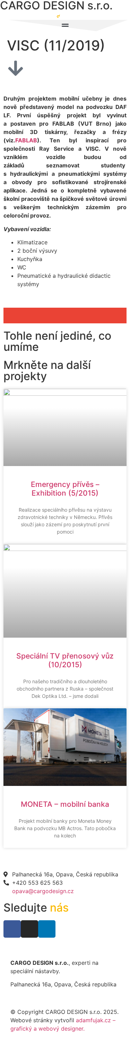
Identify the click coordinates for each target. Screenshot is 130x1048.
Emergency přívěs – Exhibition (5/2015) (65, 488)
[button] (23, 315)
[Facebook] (12, 929)
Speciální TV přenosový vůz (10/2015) (65, 660)
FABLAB (26, 140)
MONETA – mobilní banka (65, 804)
